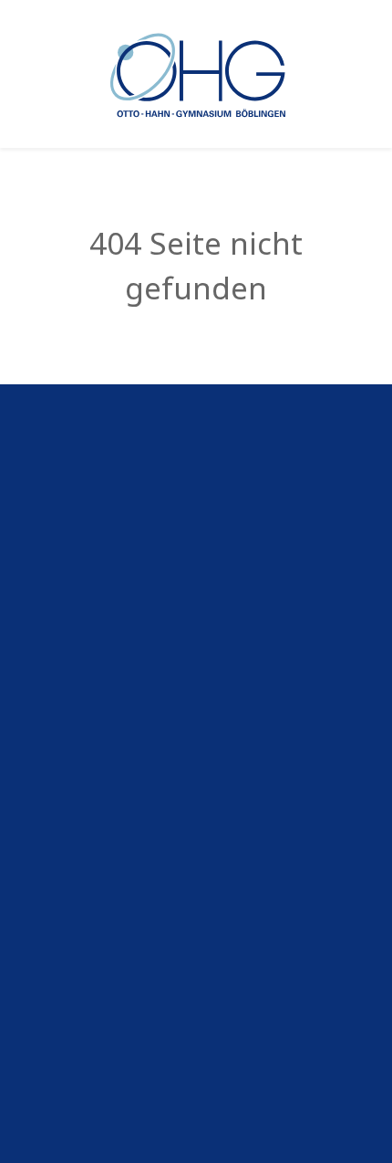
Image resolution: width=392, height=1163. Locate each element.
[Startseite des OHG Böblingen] (196, 72)
